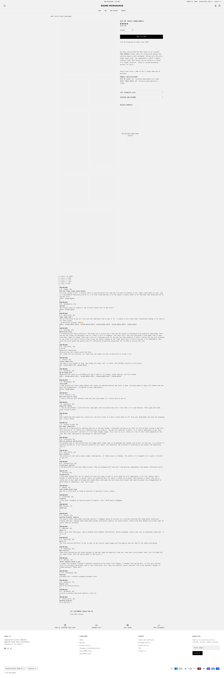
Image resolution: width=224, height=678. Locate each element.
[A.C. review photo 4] (113, 376)
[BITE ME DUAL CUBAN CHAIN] (130, 119)
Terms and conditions (146, 640)
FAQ (139, 648)
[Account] (215, 6)
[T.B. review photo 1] (66, 389)
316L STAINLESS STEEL (128, 92)
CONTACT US (190, 1)
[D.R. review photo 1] (67, 324)
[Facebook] (5, 648)
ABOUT (195, 1)
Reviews (82, 642)
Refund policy (143, 645)
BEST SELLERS (114, 10)
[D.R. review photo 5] (129, 324)
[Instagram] (8, 648)
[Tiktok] (11, 648)
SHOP (99, 10)
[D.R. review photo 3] (98, 324)
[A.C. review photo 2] (83, 376)
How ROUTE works (85, 654)
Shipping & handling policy (90, 648)
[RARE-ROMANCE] (112, 6)
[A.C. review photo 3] (98, 376)
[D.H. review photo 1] (66, 309)
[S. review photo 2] (80, 365)
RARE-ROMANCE (12, 672)
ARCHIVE (123, 10)
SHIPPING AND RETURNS (128, 97)
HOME (52, 16)
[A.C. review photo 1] (67, 376)
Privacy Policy (85, 645)
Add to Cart (141, 36)
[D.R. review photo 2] (83, 324)
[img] (63, 287)
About (81, 640)
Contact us (142, 651)
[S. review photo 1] (66, 365)
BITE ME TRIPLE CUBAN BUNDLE (63, 16)
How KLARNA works (86, 651)
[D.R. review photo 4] (114, 324)
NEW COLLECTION (108, 1)
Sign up (197, 653)
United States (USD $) (205, 1)
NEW (105, 10)
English (217, 1)
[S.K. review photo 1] (66, 298)
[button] (124, 24)
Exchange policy (144, 642)
